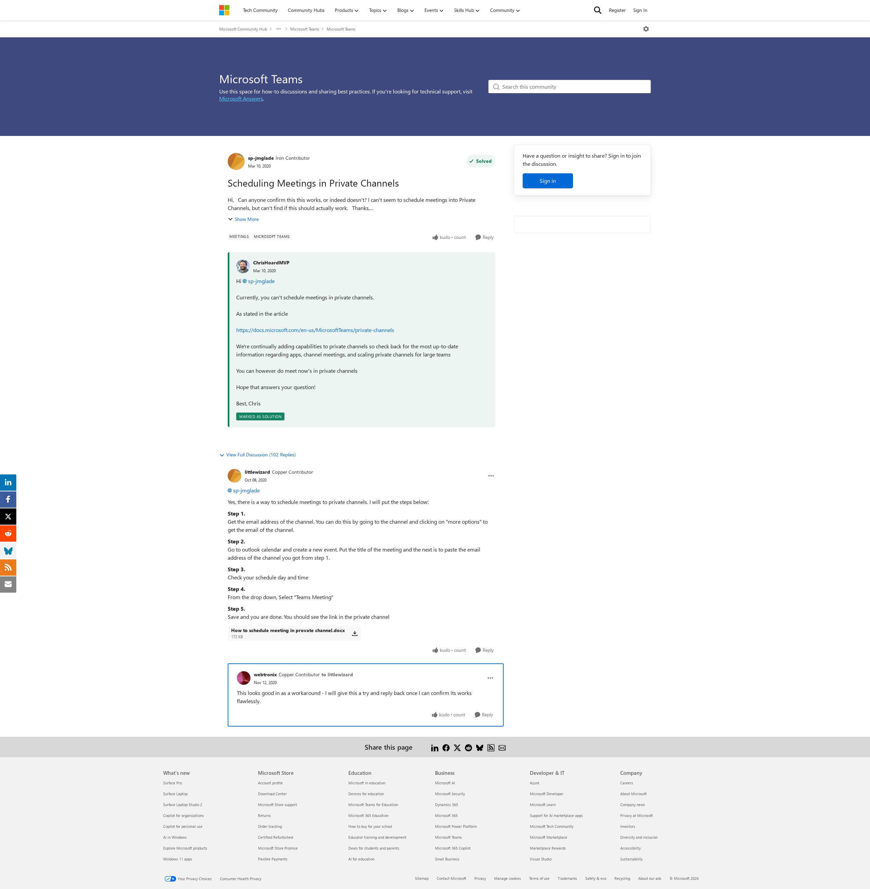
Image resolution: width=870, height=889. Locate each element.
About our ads (649, 878)
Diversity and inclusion (639, 837)
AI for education (361, 858)
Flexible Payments (273, 858)
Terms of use (539, 878)
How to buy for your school (370, 826)
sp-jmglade (261, 158)
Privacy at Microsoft (636, 815)
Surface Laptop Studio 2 (182, 804)
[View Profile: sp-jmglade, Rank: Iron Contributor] (236, 161)
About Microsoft (633, 793)
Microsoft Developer (546, 793)
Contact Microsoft (451, 878)
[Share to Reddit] (468, 746)
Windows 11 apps (177, 858)
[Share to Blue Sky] (479, 746)
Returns (264, 815)
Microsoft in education (366, 782)
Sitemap (422, 878)
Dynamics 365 (446, 804)
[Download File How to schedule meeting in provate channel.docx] (354, 633)
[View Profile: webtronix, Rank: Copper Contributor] (243, 678)
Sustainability (631, 858)
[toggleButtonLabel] (646, 29)
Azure (534, 782)
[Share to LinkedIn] (434, 746)
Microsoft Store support (277, 804)
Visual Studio (541, 858)
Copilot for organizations (183, 815)
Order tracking (270, 826)
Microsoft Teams (304, 29)
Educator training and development (377, 837)
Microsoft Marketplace (548, 837)
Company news (632, 804)
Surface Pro (172, 782)
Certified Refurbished (275, 837)
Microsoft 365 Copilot (453, 848)
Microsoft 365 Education (368, 815)
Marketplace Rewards (548, 848)
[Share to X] (457, 746)
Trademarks (567, 878)
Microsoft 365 (446, 815)
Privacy (480, 878)
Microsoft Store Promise (278, 848)
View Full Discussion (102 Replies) (261, 454)
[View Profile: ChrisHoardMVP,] (243, 266)
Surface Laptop (175, 793)
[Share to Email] (502, 746)
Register (617, 10)
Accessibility (630, 848)
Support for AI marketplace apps (556, 815)
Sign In (640, 10)
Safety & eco (595, 878)
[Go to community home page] (224, 10)
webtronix (265, 674)
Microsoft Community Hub (243, 29)
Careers (626, 782)
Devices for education (366, 793)
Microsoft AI (445, 782)
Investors (627, 826)
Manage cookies (507, 878)
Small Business (447, 858)
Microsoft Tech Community (551, 826)
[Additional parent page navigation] (279, 29)
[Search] (598, 10)
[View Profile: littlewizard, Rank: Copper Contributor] (234, 476)
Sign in (548, 180)
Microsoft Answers (241, 98)
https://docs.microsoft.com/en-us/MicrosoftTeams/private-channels (315, 329)
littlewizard (257, 472)
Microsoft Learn (543, 804)
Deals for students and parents (373, 848)
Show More (247, 219)
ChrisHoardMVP (271, 262)
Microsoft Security (450, 793)
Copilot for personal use (183, 826)
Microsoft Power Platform (456, 826)
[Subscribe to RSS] (490, 746)
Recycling (622, 878)
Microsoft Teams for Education (373, 804)
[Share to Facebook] (446, 746)
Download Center (272, 793)
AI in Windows (175, 837)
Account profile (270, 782)
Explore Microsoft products (185, 848)
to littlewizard (337, 674)
